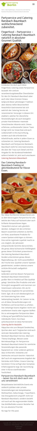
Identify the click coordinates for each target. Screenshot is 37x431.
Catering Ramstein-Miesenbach (14, 158)
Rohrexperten (16, 425)
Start (2, 10)
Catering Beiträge (10, 10)
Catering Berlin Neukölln (11, 324)
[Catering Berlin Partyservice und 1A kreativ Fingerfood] (10, 4)
